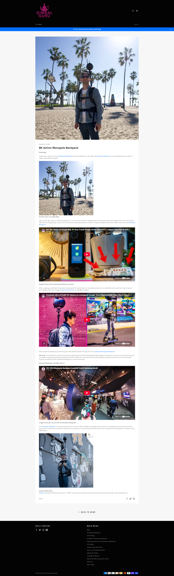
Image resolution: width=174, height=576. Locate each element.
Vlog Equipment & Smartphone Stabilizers (101, 541)
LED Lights (90, 544)
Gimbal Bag (91, 535)
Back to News (88, 512)
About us (90, 562)
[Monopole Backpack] (66, 215)
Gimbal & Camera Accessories (97, 538)
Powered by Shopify (52, 573)
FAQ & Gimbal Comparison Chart (98, 559)
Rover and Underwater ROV (96, 550)
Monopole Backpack (65, 156)
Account (136, 24)
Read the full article (67, 290)
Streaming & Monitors (94, 547)
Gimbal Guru (43, 573)
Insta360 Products (93, 556)
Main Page (90, 564)
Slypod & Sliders (92, 553)
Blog (88, 530)
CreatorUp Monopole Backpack (104, 351)
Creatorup (42, 493)
